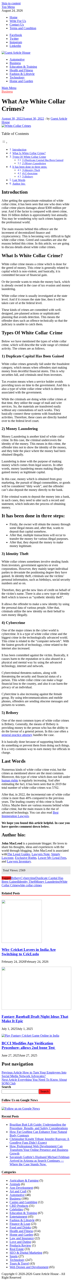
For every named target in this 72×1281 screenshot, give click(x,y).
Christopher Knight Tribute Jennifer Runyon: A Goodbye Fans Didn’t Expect (39, 1140)
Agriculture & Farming (24, 1180)
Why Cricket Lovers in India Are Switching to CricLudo (29, 951)
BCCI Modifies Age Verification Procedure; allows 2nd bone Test (29, 1045)
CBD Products (19, 1205)
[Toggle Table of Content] (5, 142)
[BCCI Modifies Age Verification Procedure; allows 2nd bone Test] (30, 1035)
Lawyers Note (41, 854)
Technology (17, 77)
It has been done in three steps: (29, 166)
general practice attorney (17, 735)
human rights (10, 780)
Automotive (17, 59)
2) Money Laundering (34, 163)
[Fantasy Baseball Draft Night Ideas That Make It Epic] (36, 1008)
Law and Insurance (22, 1238)
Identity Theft (26, 881)
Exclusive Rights (25, 857)
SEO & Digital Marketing (26, 1252)
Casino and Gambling (23, 1202)
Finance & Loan (20, 1223)
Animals (15, 1184)
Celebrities (16, 1209)
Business (15, 63)
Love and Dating (20, 1242)
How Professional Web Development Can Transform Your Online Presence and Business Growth (39, 1150)
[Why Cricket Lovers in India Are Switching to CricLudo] (22, 941)
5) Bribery (27, 176)
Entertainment (18, 1216)
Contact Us (17, 24)
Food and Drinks (20, 1227)
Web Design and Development (29, 1267)
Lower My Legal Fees (52, 857)
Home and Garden (21, 81)
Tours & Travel (19, 1263)
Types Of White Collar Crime (29, 156)
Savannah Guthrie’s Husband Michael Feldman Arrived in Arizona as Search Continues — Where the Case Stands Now (39, 1160)
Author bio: (19, 183)
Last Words (18, 180)
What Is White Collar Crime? (29, 153)
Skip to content (11, 3)
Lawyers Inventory (19, 861)
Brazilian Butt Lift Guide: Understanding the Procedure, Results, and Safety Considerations (39, 1126)
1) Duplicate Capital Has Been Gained (42, 160)
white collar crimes (30, 885)
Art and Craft (18, 1191)
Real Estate (17, 1249)
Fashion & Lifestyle (22, 74)
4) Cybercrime (30, 173)
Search (6, 1087)
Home (13, 17)
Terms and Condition (23, 28)
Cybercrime (28, 878)
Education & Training (23, 66)
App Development (21, 1187)
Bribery (16, 878)
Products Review (20, 1245)
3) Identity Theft (31, 170)
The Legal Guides (18, 854)
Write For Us (18, 21)
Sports (14, 1256)
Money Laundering (47, 881)
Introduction (19, 149)
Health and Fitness (21, 70)
